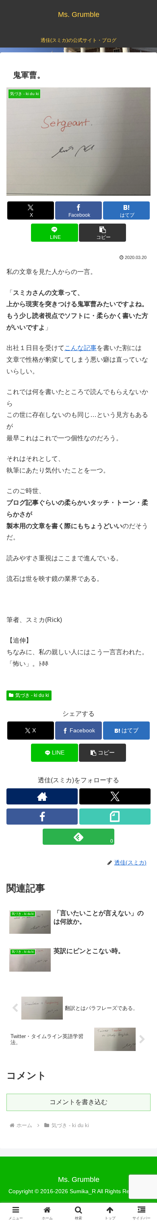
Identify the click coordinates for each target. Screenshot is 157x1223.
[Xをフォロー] (115, 796)
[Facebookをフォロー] (42, 816)
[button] (102, 233)
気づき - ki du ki (32, 695)
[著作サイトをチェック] (42, 796)
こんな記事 (80, 347)
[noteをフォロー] (115, 816)
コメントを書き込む (78, 1102)
